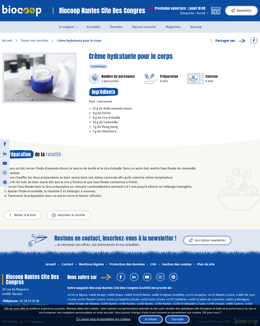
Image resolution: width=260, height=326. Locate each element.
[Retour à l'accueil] (21, 11)
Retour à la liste (25, 215)
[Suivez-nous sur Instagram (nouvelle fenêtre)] (5, 172)
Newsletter (244, 10)
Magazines (173, 27)
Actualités (93, 27)
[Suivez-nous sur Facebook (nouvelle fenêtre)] (5, 144)
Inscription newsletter (210, 240)
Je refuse (150, 319)
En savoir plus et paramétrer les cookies (103, 319)
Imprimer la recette (71, 215)
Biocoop (196, 27)
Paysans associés (144, 27)
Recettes (116, 27)
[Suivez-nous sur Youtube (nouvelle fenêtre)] (5, 163)
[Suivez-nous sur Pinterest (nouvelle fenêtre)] (5, 182)
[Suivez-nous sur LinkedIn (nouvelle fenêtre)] (5, 153)
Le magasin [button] (66, 27)
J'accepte (177, 319)
